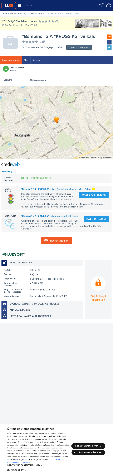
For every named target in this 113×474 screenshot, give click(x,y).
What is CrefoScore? (94, 194)
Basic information (11, 60)
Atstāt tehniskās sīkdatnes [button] (88, 452)
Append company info (79, 47)
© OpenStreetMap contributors (100, 157)
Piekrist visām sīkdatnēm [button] (88, 446)
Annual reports (20, 310)
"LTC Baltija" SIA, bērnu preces (19, 21)
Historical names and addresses (30, 316)
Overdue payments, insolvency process (34, 303)
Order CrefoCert (96, 219)
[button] (38, 465)
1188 (8, 5)
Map (26, 60)
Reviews (37, 60)
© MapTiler (83, 157)
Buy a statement (59, 240)
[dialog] (56, 449)
